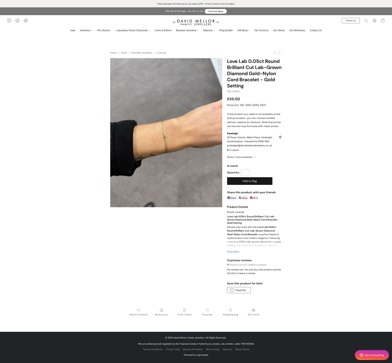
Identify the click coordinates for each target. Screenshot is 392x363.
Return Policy (213, 349)
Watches (208, 30)
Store (124, 52)
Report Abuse (242, 349)
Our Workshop (297, 30)
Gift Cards (253, 314)
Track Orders (184, 314)
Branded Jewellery (186, 30)
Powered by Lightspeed (196, 355)
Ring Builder (226, 30)
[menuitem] (275, 53)
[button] (216, 11)
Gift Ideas (242, 30)
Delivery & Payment (193, 349)
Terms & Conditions (153, 349)
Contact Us (316, 30)
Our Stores (279, 30)
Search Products (138, 314)
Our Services (261, 30)
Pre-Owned (103, 30)
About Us (227, 349)
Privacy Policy (173, 349)
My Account (161, 314)
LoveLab (161, 52)
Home (113, 52)
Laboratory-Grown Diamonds (132, 30)
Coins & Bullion (163, 30)
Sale (72, 30)
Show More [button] (233, 251)
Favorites (207, 314)
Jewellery (85, 30)
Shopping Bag (230, 314)
